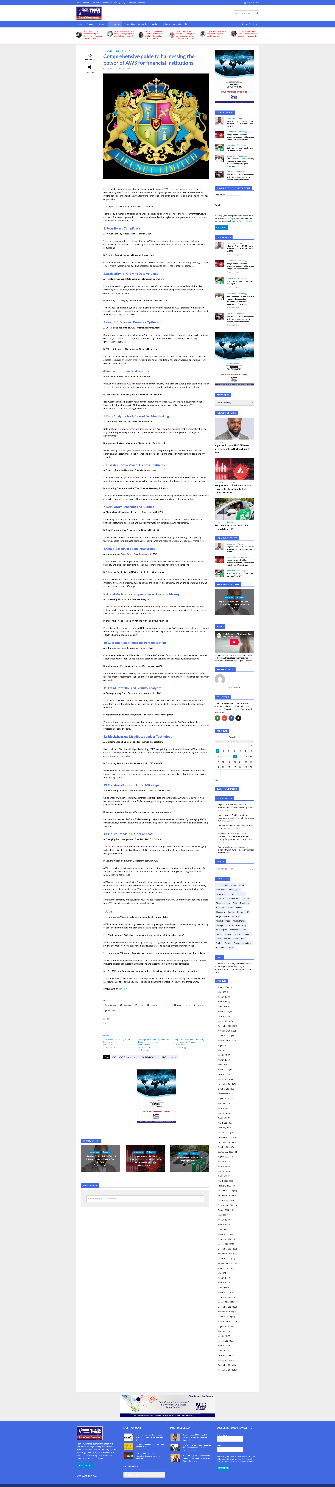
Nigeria (219, 934)
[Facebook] (231, 718)
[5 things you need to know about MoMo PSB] (128, 1446)
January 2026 (224, 1021)
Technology (115, 24)
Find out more (85, 1465)
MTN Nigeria (221, 929)
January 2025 (224, 1079)
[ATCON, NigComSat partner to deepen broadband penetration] (175, 1457)
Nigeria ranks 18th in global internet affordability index (195, 1436)
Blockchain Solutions (150, 1057)
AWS (114, 1057)
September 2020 (225, 1321)
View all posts (234, 688)
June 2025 (222, 1055)
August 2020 (223, 1326)
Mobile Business (223, 921)
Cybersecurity (233, 898)
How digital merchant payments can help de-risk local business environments (153, 1042)
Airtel (241, 885)
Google (231, 912)
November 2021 (225, 1253)
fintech (230, 907)
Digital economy (223, 903)
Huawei (240, 912)
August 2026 (223, 987)
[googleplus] (224, 718)
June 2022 (222, 1219)
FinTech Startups (169, 1057)
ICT (248, 912)
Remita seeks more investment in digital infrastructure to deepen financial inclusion (240, 177)
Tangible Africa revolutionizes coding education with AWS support (188, 1040)
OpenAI (237, 934)
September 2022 (225, 1205)
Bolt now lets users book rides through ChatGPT (247, 33)
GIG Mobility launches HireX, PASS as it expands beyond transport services (155, 33)
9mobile (224, 885)
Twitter (230, 947)
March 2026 (223, 1011)
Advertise (97, 2)
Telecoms (90, 24)
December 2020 (225, 1306)
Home (78, 2)
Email (218, 205)
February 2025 (224, 1074)
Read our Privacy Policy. (241, 221)
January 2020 (224, 1340)
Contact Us (107, 2)
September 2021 (225, 1263)
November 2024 (225, 1084)
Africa (233, 885)
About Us (86, 2)
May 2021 (222, 1282)
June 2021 (222, 1277)
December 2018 (225, 1365)
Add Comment (89, 59)
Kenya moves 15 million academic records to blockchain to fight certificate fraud (216, 34)
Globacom (220, 912)
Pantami (246, 934)
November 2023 (225, 1142)
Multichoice (235, 929)
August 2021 (223, 1268)
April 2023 (222, 1176)
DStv (235, 903)
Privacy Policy (119, 2)
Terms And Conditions (136, 2)
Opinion (166, 24)
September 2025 (225, 1040)
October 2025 (224, 1035)
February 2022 (224, 1239)
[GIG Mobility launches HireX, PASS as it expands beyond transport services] (141, 33)
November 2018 (225, 1370)
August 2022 (223, 1210)
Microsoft (236, 916)
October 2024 (224, 1088)
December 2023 (225, 1137)
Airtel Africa (221, 889)
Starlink (219, 943)
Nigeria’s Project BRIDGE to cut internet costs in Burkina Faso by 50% (186, 33)
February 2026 (224, 1016)
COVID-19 (220, 898)
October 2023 (224, 1147)
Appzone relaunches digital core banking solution (116, 1040)
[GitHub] (238, 718)
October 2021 (224, 1258)
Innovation (143, 24)
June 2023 (222, 1166)
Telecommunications (243, 943)
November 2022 (225, 1195)
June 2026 (222, 996)
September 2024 (225, 1093)
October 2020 (224, 1316)
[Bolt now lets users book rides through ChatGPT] (234, 33)
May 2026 (222, 1001)
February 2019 (224, 1355)
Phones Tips (129, 24)
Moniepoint (221, 925)
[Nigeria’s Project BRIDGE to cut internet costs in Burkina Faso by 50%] (172, 33)
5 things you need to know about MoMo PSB (150, 1445)
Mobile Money (239, 921)
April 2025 (222, 1064)
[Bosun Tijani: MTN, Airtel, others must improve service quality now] (110, 33)
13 (235, 756)
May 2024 (222, 1113)
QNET (218, 938)
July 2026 (222, 992)
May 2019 (222, 1345)
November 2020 (225, 1311)
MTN (231, 925)
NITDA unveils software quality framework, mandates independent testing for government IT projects (240, 162)
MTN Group (241, 925)
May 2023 (222, 1171)
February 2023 (224, 1185)
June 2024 (222, 1108)
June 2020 (222, 1336)
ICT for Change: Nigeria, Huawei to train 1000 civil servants (197, 1446)
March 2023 (223, 1181)
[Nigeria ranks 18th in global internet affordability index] (175, 1436)
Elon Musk (244, 903)
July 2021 (222, 1273)
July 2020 (222, 1331)
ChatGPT (240, 894)
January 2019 (224, 1360)
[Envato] (217, 718)
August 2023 (223, 1156)
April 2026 (222, 1006)
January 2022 (224, 1244)
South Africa (239, 938)
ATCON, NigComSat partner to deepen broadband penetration (196, 1457)
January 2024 (224, 1132)
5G (217, 885)
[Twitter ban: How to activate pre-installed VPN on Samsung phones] (128, 1436)
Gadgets (102, 24)
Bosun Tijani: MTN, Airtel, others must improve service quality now (123, 33)
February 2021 (224, 1297)
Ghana (239, 907)
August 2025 (223, 1045)
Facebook (220, 907)
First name (220, 194)
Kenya (218, 916)
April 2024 (222, 1118)
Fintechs (230, 172)
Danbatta (246, 898)
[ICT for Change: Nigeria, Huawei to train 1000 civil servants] (175, 1447)
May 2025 (222, 1059)
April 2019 (222, 1350)
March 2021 (223, 1292)
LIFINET (123, 989)
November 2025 (225, 1030)
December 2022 (225, 1190)
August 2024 (223, 1098)
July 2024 (222, 1103)
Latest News (121, 51)
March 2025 (223, 1069)
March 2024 (223, 1122)
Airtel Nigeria (234, 889)
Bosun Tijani (221, 894)
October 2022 (224, 1200)
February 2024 (224, 1127)
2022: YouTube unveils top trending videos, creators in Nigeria (148, 1455)
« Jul (216, 780)
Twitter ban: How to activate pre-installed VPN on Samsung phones (149, 1437)
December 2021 (225, 1248)
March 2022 (223, 1234)
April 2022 (222, 1229)
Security (227, 938)
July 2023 (222, 1161)
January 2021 (224, 1302)
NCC (245, 929)
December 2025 (225, 1026)
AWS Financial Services (128, 1057)
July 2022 (222, 1215)
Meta (226, 916)
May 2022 (222, 1224)
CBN (232, 894)
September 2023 (225, 1152)
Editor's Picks (109, 51)
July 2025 (222, 1050)
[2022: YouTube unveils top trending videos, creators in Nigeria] (128, 1455)
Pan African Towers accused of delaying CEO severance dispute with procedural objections (92, 34)
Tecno (228, 943)
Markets (155, 24)
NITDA (228, 934)
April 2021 (222, 1287)
